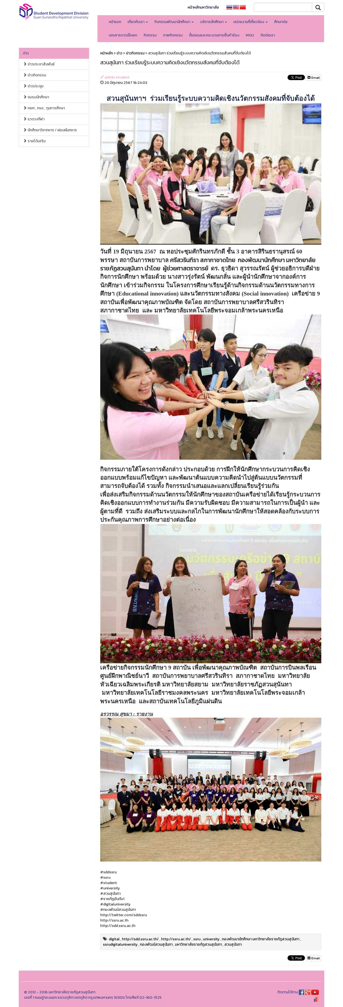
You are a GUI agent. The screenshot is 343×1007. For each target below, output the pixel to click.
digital (114, 939)
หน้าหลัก (106, 53)
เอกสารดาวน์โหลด (123, 35)
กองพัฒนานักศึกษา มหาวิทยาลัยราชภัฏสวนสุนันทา (260, 939)
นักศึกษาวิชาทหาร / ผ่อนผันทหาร (52, 130)
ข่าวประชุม (35, 86)
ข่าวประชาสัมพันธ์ (41, 64)
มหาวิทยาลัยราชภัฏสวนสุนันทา (198, 944)
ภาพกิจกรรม (172, 35)
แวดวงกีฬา (35, 119)
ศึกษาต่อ (281, 22)
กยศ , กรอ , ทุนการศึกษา (46, 108)
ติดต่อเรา (267, 35)
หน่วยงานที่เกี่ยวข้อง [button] (249, 22)
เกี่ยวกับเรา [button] (136, 22)
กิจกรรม (150, 35)
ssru (196, 939)
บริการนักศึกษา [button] (212, 22)
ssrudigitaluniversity (120, 944)
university (211, 939)
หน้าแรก (115, 22)
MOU (250, 35)
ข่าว (26, 53)
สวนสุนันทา (233, 944)
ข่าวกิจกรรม (36, 75)
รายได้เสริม (36, 141)
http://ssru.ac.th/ (176, 939)
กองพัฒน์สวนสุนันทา (156, 944)
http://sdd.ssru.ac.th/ (140, 939)
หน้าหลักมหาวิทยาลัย (203, 7)
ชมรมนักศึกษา (38, 97)
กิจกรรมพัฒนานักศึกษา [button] (172, 22)
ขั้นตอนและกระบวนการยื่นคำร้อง (214, 35)
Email (315, 77)
